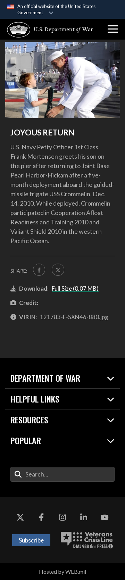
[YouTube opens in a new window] (105, 518)
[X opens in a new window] (20, 518)
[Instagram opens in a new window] (62, 518)
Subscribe (31, 540)
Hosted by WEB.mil (62, 571)
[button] (113, 29)
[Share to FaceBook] (39, 270)
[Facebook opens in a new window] (41, 518)
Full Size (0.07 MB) (75, 288)
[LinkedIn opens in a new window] (83, 518)
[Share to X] (58, 270)
